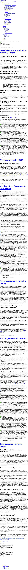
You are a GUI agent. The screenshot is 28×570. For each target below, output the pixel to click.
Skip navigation (3, 0)
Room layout (8, 7)
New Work (7, 20)
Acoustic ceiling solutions (10, 5)
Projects (4, 17)
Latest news (7, 30)
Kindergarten (8, 22)
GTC (4, 567)
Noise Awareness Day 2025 (11, 160)
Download (5, 34)
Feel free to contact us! (20, 383)
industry (15, 175)
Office (6, 12)
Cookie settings (6, 568)
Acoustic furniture (9, 8)
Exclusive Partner (8, 33)
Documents (7, 35)
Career (6, 31)
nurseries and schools (16, 174)
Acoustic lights (8, 9)
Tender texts (7, 36)
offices (10, 174)
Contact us (2, 231)
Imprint (4, 564)
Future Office (8, 19)
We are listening (13, 117)
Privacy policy (6, 566)
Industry (7, 16)
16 (6, 541)
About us (7, 29)
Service (4, 27)
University (7, 23)
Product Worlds (6, 3)
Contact (6, 28)
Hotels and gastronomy (10, 13)
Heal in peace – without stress (13, 338)
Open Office (7, 21)
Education (7, 14)
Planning (4, 26)
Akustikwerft (8, 10)
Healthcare (7, 15)
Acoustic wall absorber (10, 6)
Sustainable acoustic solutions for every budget (13, 51)
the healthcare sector (7, 175)
